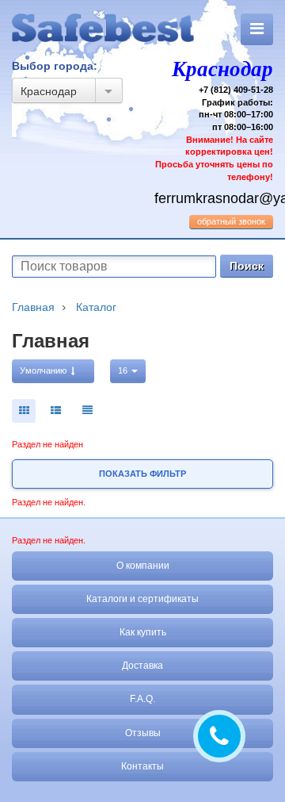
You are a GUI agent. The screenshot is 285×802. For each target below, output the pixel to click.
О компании (142, 565)
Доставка (142, 665)
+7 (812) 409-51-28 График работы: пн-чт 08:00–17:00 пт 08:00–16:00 (214, 119)
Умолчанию (44, 370)
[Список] (87, 411)
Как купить (143, 632)
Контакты (142, 766)
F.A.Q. (142, 698)
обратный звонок (231, 221)
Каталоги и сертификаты (142, 598)
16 (124, 370)
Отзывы (143, 733)
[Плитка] (24, 411)
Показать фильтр (142, 473)
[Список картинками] (55, 411)
